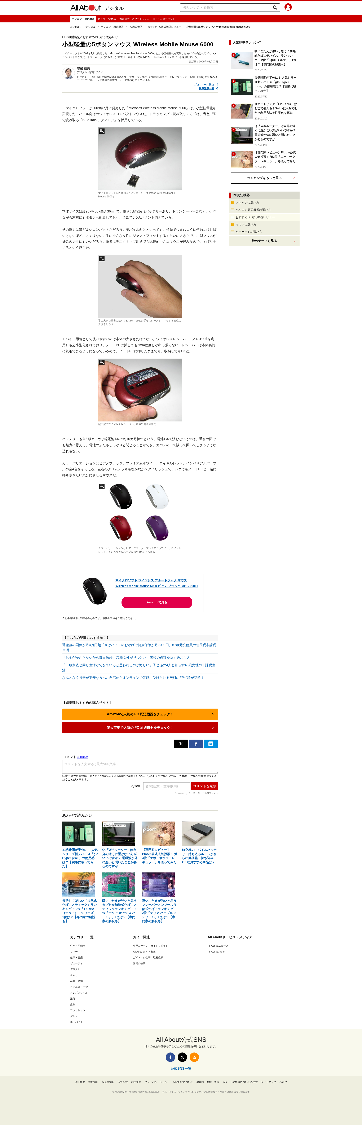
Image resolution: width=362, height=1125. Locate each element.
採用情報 (93, 1082)
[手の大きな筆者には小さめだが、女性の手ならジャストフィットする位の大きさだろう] (140, 286)
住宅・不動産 (77, 945)
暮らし (74, 975)
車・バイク (76, 1022)
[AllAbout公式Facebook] (170, 1057)
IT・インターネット (164, 18)
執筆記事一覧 (206, 88)
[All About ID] (288, 7)
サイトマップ (268, 1082)
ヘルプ (283, 1082)
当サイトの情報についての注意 (240, 1082)
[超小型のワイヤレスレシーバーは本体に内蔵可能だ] (140, 390)
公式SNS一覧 (181, 1068)
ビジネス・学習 (79, 986)
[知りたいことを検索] (275, 7)
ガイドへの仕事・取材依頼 (148, 957)
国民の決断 (139, 963)
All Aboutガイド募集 (144, 951)
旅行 (72, 998)
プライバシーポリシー (157, 1082)
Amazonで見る (157, 602)
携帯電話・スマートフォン (134, 18)
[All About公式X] (182, 1057)
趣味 (72, 1004)
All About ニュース (218, 945)
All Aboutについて (183, 1082)
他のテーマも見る (264, 240)
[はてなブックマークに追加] (211, 744)
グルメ (74, 1016)
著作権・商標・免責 (208, 1082)
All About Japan (216, 951)
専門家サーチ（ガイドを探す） (150, 945)
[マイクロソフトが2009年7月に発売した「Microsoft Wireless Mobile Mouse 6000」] (140, 158)
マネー (74, 951)
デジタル (114, 8)
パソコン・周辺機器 (83, 18)
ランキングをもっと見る (264, 178)
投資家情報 (108, 1082)
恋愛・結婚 (76, 981)
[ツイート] (181, 744)
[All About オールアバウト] (85, 8)
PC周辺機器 (135, 26)
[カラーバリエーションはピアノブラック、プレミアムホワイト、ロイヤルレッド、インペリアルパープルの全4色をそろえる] (140, 514)
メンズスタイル (79, 992)
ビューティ (76, 963)
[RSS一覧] (194, 1057)
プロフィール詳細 (204, 84)
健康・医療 (76, 957)
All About (75, 26)
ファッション (77, 1010)
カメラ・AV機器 (107, 18)
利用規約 (136, 1082)
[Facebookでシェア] (196, 744)
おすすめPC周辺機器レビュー (164, 26)
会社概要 (80, 1082)
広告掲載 (123, 1082)
